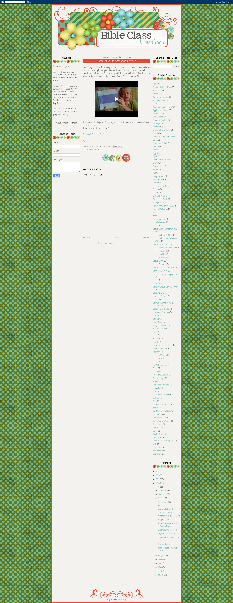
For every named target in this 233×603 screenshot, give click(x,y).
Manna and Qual (160, 328)
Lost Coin (157, 319)
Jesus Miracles (159, 251)
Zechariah (157, 454)
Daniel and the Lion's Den (164, 136)
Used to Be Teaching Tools (163, 441)
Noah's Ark (157, 358)
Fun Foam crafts (160, 186)
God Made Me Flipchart (167, 530)
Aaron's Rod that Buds (162, 87)
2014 (158, 479)
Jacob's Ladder (159, 222)
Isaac (98, 150)
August (161, 555)
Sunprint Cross (164, 519)
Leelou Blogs (122, 599)
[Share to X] (120, 146)
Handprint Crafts (160, 202)
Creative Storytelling (161, 130)
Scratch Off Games (161, 404)
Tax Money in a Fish (161, 411)
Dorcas (156, 150)
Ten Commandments (162, 421)
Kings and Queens (161, 312)
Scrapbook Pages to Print (93, 134)
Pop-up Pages (159, 378)
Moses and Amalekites (162, 345)
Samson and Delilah (161, 394)
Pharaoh (156, 371)
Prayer (155, 381)
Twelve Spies (158, 434)
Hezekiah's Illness (160, 209)
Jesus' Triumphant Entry (163, 267)
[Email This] (114, 146)
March (161, 575)
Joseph (156, 283)
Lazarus (156, 315)
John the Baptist (160, 271)
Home (117, 237)
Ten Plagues (158, 427)
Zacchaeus (157, 450)
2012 (158, 487)
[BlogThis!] (117, 146)
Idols (154, 212)
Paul (154, 361)
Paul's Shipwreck (160, 365)
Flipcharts (157, 182)
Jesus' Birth (158, 261)
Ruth (155, 391)
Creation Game (164, 544)
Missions (156, 338)
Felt (154, 173)
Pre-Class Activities (161, 385)
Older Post (146, 237)
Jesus (155, 225)
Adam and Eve (159, 100)
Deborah (156, 146)
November (162, 494)
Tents (155, 431)
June (160, 563)
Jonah (155, 280)
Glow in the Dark (160, 199)
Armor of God (158, 113)
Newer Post (87, 237)
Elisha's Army (158, 166)
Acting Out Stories (161, 97)
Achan (155, 94)
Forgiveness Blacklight (167, 534)
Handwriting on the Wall (163, 206)
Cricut (155, 133)
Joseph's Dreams (160, 296)
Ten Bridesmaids (160, 418)
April (160, 571)
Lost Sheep (157, 322)
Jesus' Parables (159, 264)
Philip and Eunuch (160, 375)
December (162, 490)
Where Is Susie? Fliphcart (169, 516)
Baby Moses (158, 117)
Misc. (155, 335)
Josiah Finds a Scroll (161, 309)
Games (156, 189)
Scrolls (155, 408)
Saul (155, 401)
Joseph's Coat (158, 293)
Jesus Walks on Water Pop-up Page (168, 525)
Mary (155, 332)
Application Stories (160, 110)
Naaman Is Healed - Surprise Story (166, 511)
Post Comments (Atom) (104, 243)
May (160, 567)
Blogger (66, 125)
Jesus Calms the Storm (163, 244)
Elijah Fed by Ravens (161, 159)
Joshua (156, 299)
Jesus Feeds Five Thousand (164, 247)
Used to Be (157, 437)
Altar (155, 103)
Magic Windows (160, 325)
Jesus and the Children (163, 235)
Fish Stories (158, 179)
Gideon (155, 192)
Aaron (155, 84)
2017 (158, 471)
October (161, 498)
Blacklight (157, 123)
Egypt (155, 153)
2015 (158, 475)
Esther (155, 169)
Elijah (155, 156)
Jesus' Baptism (159, 257)
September (163, 502)
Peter (155, 368)
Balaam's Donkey (160, 120)
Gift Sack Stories (160, 196)
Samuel (156, 398)
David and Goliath (160, 143)
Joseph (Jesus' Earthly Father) (166, 287)
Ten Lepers (157, 424)
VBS (155, 444)
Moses (155, 342)
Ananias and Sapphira (162, 107)
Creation (156, 127)
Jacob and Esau (159, 219)
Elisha (155, 163)
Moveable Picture (160, 348)
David (155, 140)
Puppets (156, 388)
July (160, 559)
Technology (157, 414)
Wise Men (157, 447)
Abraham (92, 150)
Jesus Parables (159, 254)
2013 (158, 483)
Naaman (156, 352)
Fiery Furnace (158, 176)
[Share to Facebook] (122, 146)
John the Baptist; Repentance (165, 274)
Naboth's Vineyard (160, 355)
